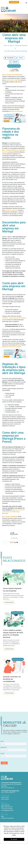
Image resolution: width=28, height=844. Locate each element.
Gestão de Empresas (14, 66)
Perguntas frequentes (7, 818)
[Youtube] (17, 542)
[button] (9, 58)
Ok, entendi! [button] (14, 839)
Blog (2, 816)
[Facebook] (13, 542)
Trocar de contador (7, 808)
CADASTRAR (14, 2)
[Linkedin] (15, 542)
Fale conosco (5, 799)
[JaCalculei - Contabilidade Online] (14, 778)
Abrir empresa (5, 805)
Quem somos (5, 797)
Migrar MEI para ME (6, 807)
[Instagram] (11, 542)
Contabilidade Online (7, 810)
